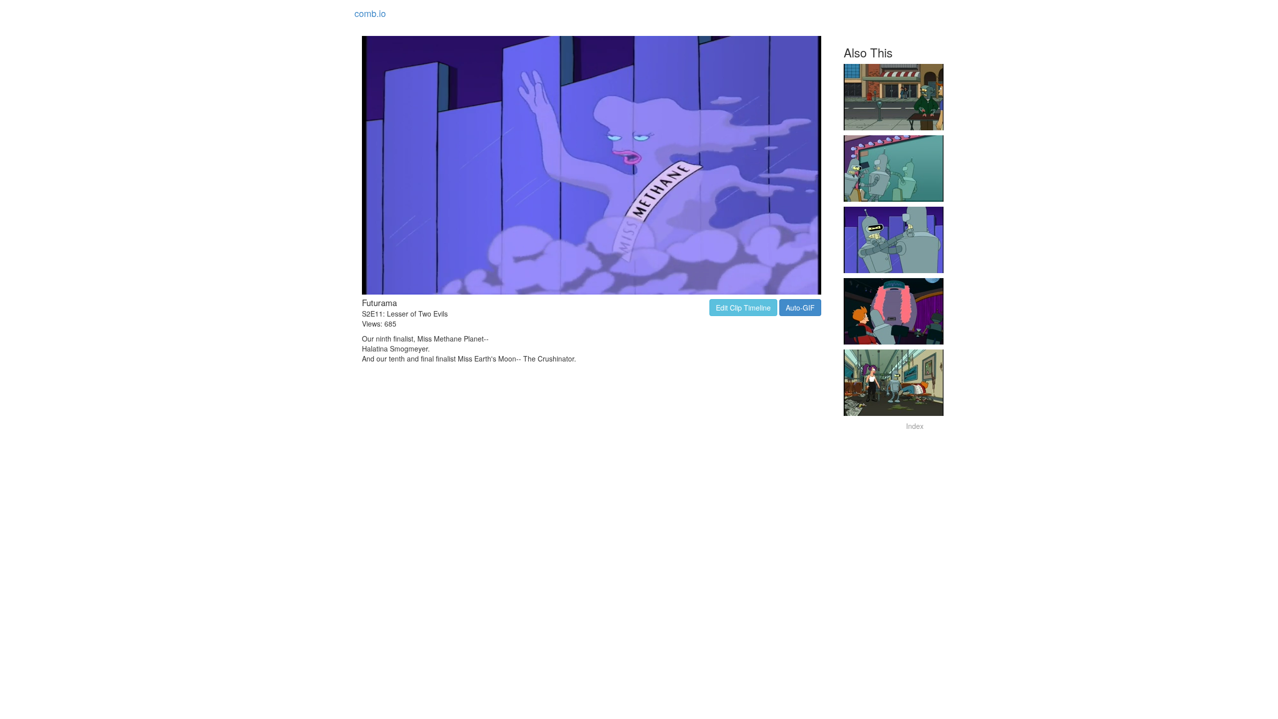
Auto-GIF (800, 308)
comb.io (370, 12)
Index (915, 426)
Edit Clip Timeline (743, 308)
